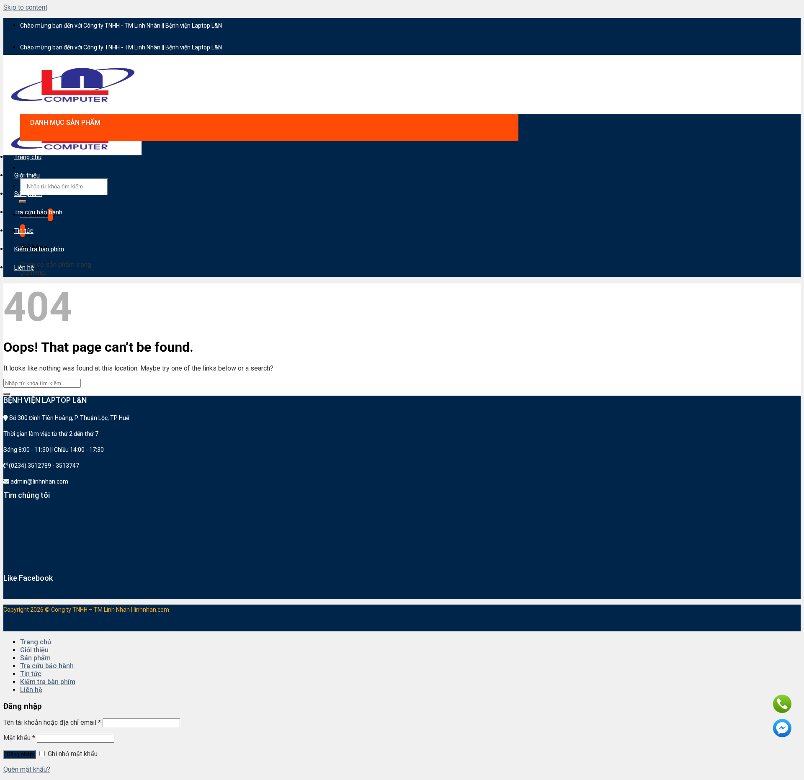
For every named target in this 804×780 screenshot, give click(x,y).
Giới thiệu (27, 175)
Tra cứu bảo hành (38, 212)
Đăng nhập (20, 754)
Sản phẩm (28, 194)
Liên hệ (24, 267)
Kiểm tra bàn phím (39, 249)
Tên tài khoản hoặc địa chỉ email (52, 722)
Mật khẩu (19, 738)
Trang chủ (27, 157)
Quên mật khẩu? (26, 769)
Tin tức (24, 230)
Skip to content (25, 7)
